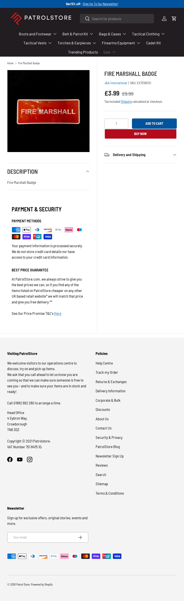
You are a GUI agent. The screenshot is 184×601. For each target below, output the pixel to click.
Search (101, 474)
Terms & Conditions (110, 493)
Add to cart (154, 123)
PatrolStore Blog (108, 446)
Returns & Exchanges (111, 381)
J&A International (115, 83)
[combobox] (117, 18)
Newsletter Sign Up (110, 456)
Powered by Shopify (42, 584)
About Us (102, 418)
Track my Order (107, 372)
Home (10, 63)
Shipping (126, 101)
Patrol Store (23, 584)
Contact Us (104, 428)
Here (57, 313)
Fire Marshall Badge (29, 63)
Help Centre (104, 363)
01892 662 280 (24, 403)
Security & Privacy (109, 437)
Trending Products (83, 52)
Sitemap (102, 483)
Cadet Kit (153, 43)
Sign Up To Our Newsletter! (100, 4)
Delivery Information (110, 391)
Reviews (102, 465)
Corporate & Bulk (108, 400)
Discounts (103, 409)
